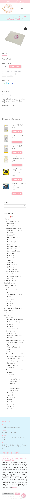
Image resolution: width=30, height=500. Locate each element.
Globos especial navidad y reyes (12, 308)
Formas (9, 297)
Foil (7, 292)
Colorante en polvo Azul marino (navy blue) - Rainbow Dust (19, 185)
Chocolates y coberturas (12, 228)
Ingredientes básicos (11, 272)
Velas (8, 349)
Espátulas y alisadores (13, 322)
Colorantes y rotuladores (12, 230)
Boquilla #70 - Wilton (18, 125)
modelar (4, 75)
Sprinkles (9, 258)
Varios (9, 278)
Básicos (10, 71)
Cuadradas (13, 377)
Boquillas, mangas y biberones (15, 320)
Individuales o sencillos (13, 336)
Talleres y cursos (8, 313)
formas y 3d (10, 363)
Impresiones (10, 253)
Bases (9, 372)
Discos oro (10, 397)
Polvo (8, 240)
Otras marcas (11, 262)
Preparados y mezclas (13, 276)
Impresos (9, 304)
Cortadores (9, 331)
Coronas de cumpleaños (13, 342)
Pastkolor (10, 267)
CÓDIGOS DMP (9, 281)
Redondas (13, 381)
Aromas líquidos (11, 224)
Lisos (8, 306)
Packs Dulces (7, 310)
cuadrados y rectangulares (14, 361)
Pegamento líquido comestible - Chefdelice (18, 158)
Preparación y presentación (13, 370)
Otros (14, 71)
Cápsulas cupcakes (12, 358)
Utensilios (18, 71)
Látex (7, 301)
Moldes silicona (11, 365)
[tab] (15, 91)
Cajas (8, 395)
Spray (8, 244)
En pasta (9, 226)
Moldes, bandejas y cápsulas (13, 354)
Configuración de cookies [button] (8, 493)
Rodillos (9, 326)
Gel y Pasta (10, 233)
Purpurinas (10, 256)
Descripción (5, 92)
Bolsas (9, 393)
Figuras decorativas (12, 345)
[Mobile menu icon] (26, 8)
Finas (10, 374)
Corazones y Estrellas (13, 294)
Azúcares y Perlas (12, 249)
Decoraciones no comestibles (13, 340)
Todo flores (9, 404)
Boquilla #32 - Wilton (18, 136)
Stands (9, 402)
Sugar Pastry (10, 269)
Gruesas (11, 384)
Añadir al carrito (15, 66)
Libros (7, 352)
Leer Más (14, 487)
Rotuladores (10, 242)
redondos (9, 368)
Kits (8, 338)
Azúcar (9, 274)
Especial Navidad (8, 285)
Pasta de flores (11, 265)
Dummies (9, 400)
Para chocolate (11, 235)
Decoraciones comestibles (13, 246)
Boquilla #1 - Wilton (17, 146)
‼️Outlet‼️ (7, 217)
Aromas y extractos (11, 221)
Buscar (24, 206)
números (9, 299)
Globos (6, 288)
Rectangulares (14, 379)
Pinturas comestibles (12, 237)
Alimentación (7, 219)
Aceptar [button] (17, 493)
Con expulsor (10, 333)
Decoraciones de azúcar (13, 251)
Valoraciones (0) (7, 95)
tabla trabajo (9, 75)
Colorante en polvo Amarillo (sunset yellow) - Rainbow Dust (19, 171)
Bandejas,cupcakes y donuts (14, 356)
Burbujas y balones (11, 290)
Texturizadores (11, 329)
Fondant (8, 260)
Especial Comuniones (9, 283)
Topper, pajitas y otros (13, 347)
